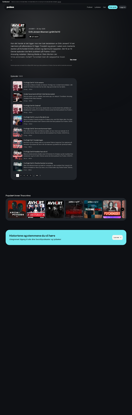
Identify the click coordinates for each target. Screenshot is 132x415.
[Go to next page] (40, 175)
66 (37, 175)
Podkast (89, 7)
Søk (104, 7)
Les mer (59, 1)
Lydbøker (98, 7)
